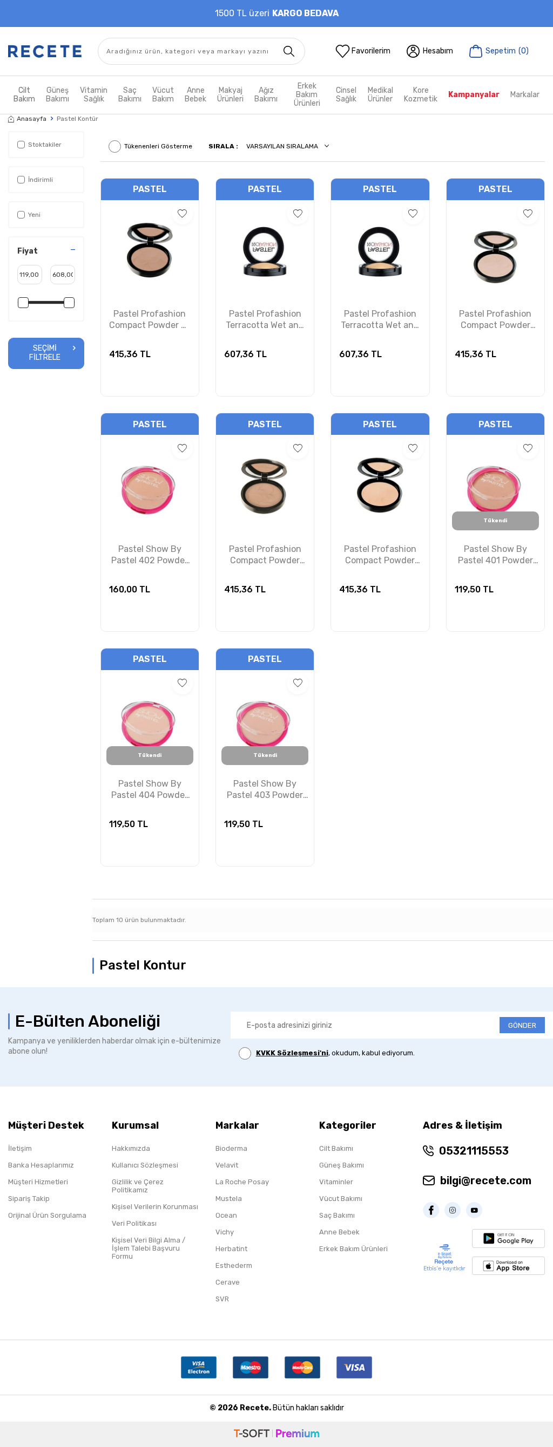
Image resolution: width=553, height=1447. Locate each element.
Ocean (226, 1215)
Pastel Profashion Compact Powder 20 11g (495, 320)
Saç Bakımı (129, 95)
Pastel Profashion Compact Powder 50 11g (265, 555)
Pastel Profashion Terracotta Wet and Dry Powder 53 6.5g (265, 320)
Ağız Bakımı (266, 95)
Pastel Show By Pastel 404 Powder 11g (149, 790)
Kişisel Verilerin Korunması (155, 1207)
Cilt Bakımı (336, 1148)
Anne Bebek (195, 95)
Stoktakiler (45, 144)
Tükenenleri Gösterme (158, 146)
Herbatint (231, 1249)
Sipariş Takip (29, 1199)
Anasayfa (31, 118)
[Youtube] (477, 1210)
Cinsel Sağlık (346, 95)
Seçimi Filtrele (44, 353)
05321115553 (474, 1150)
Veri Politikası (134, 1223)
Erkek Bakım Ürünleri (307, 95)
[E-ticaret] (276, 1434)
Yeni (34, 215)
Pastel (150, 189)
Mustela (228, 1199)
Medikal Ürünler (380, 95)
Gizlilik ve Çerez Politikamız (138, 1186)
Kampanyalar (474, 94)
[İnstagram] (455, 1210)
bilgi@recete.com (485, 1180)
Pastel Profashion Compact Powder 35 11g (150, 320)
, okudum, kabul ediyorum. (335, 1053)
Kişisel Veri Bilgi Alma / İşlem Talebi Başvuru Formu (148, 1248)
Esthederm (233, 1265)
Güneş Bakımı (57, 95)
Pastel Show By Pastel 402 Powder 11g (149, 555)
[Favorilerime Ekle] (182, 213)
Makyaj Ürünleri (230, 95)
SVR (222, 1299)
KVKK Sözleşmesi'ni (292, 1053)
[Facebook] (433, 1210)
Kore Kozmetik (420, 95)
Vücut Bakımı (340, 1199)
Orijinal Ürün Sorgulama (47, 1215)
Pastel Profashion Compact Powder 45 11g (380, 555)
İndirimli (40, 179)
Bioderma (231, 1148)
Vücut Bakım (163, 95)
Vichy (224, 1232)
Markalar (524, 94)
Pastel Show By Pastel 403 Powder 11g (265, 790)
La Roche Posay (242, 1182)
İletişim (20, 1148)
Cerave (227, 1282)
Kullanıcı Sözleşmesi (145, 1165)
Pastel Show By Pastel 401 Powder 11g (495, 555)
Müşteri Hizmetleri (38, 1182)
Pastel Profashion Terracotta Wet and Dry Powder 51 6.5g (380, 320)
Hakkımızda (131, 1148)
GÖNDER (522, 1025)
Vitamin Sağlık (93, 95)
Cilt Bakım (24, 95)
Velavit (226, 1165)
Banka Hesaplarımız (41, 1165)
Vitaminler (336, 1182)
